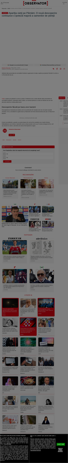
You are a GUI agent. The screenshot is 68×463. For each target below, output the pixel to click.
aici (9, 454)
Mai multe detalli (7, 444)
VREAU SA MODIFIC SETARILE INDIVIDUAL (60, 450)
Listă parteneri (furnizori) (35, 450)
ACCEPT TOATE (60, 444)
